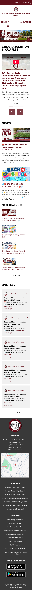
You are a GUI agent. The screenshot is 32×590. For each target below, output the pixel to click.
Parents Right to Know (15, 538)
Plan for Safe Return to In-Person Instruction (15, 553)
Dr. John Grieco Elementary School (15, 502)
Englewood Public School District (15, 487)
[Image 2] (5, 39)
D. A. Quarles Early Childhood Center (15, 505)
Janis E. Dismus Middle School (15, 494)
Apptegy (19, 587)
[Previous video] (12, 112)
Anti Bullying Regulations (15, 527)
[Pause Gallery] (28, 39)
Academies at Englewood (15, 509)
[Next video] (20, 112)
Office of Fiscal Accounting (15, 534)
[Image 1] (2, 39)
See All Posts (16, 275)
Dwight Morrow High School (15, 491)
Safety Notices (15, 545)
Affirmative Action (15, 523)
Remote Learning (21, 2)
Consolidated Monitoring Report (15, 530)
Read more (16, 103)
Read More (8, 306)
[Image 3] (8, 39)
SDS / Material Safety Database (15, 548)
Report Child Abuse (15, 541)
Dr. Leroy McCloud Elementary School (15, 498)
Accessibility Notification (15, 520)
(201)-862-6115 (18, 447)
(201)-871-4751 (17, 450)
